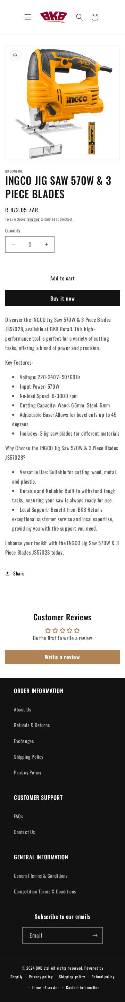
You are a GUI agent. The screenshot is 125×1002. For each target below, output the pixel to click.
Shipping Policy (28, 756)
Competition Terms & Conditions (45, 891)
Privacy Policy (27, 772)
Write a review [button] (62, 657)
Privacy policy (41, 976)
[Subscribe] (94, 935)
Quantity (12, 230)
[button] (27, 17)
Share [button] (19, 573)
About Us (22, 709)
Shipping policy (72, 976)
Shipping (33, 219)
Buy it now (62, 298)
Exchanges (24, 741)
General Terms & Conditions (41, 875)
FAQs (18, 816)
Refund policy (103, 976)
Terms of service (45, 987)
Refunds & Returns (32, 725)
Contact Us (24, 831)
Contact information (82, 987)
